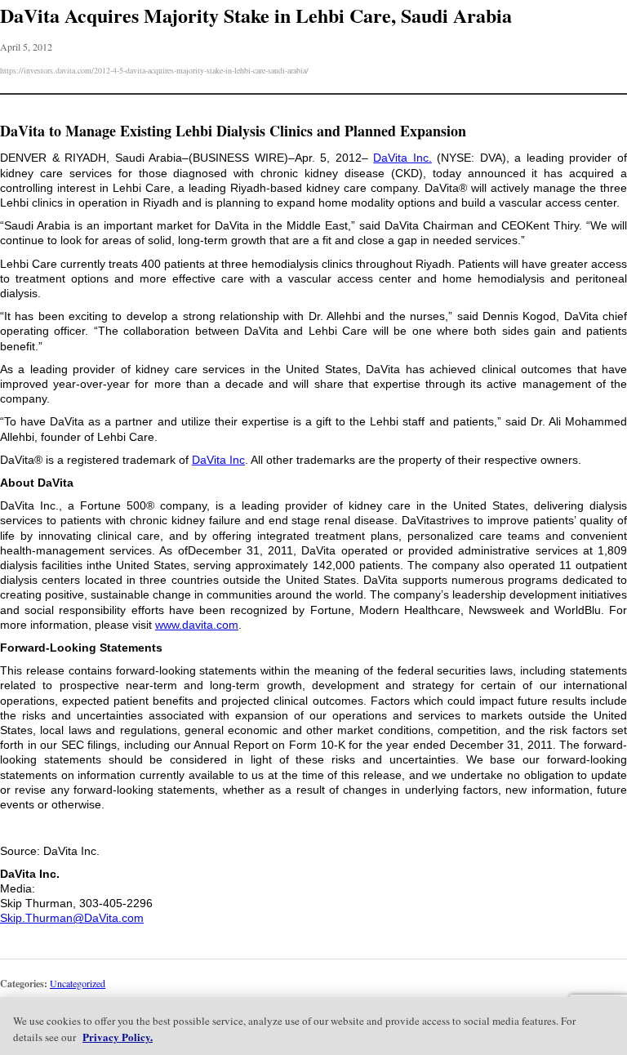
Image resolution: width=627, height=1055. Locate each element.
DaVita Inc (218, 459)
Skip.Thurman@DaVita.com (72, 917)
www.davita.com (196, 624)
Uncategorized (77, 983)
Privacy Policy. (117, 1036)
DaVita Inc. (402, 157)
